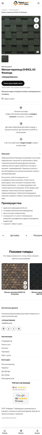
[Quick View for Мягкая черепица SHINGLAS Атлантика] (25, 283)
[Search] (38, 3)
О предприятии (7, 341)
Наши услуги (6, 344)
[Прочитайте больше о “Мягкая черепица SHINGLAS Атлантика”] (25, 287)
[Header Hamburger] (4, 3)
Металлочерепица (8, 364)
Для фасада (6, 371)
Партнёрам (5, 352)
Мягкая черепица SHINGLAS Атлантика (14, 293)
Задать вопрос (9, 99)
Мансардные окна (8, 378)
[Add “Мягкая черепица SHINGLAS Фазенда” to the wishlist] (36, 20)
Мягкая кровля (14, 10)
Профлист (5, 368)
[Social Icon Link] (4, 329)
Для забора (5, 375)
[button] (36, 35)
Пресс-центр (6, 355)
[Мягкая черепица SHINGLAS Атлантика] (15, 276)
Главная (4, 10)
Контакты (5, 348)
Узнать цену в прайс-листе (13, 83)
